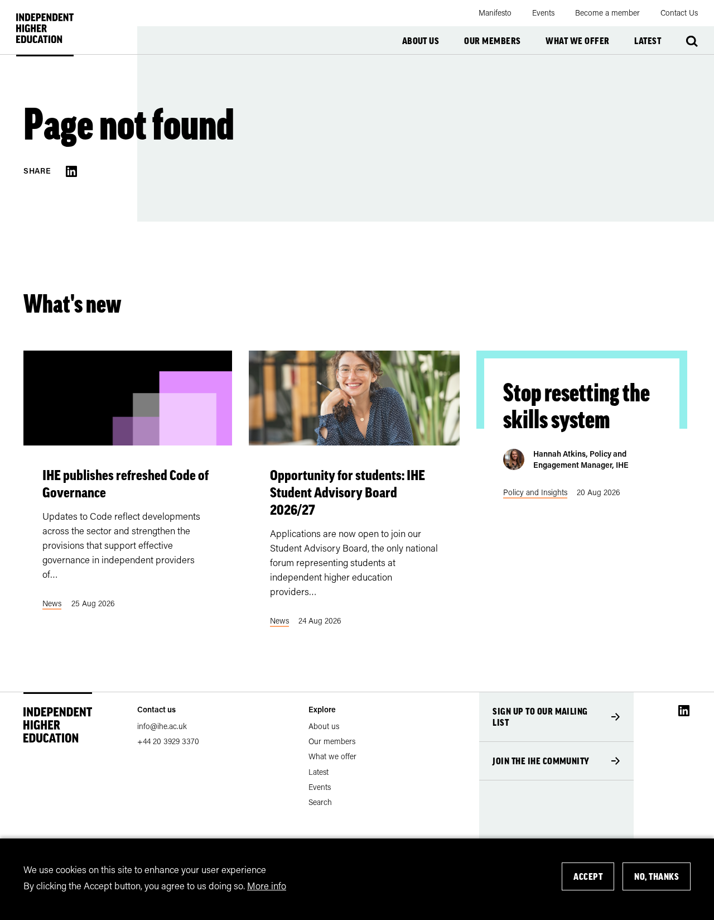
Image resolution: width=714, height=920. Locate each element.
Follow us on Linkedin (684, 710)
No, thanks (656, 876)
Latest (647, 41)
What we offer (577, 41)
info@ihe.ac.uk (162, 726)
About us (421, 41)
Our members (492, 41)
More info (266, 885)
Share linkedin (71, 171)
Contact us (156, 709)
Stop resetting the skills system (576, 406)
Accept (587, 876)
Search (692, 41)
